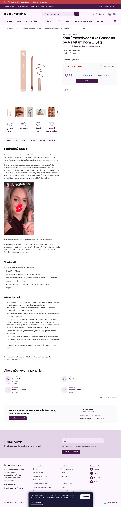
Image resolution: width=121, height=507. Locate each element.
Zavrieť (76, 90)
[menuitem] (9, 21)
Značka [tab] (42, 140)
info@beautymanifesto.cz (90, 415)
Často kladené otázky (22, 6)
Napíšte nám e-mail (18, 418)
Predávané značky (41, 6)
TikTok (96, 473)
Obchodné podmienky (40, 483)
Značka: (70, 34)
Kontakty (51, 6)
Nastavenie (36, 502)
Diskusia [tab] (32, 140)
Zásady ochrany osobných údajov (43, 487)
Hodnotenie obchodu (40, 476)
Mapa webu (36, 491)
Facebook (97, 477)
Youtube (96, 481)
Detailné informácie (69, 53)
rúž (45, 345)
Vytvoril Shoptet (111, 502)
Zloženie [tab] (52, 140)
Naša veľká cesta (67, 483)
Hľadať (76, 14)
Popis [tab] (9, 140)
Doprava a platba (38, 472)
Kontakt (35, 469)
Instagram (97, 469)
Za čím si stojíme (9, 6)
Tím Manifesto (66, 476)
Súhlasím (85, 497)
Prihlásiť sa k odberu (71, 452)
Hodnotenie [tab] (20, 140)
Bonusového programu (102, 75)
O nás (63, 472)
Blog (32, 6)
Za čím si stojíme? (67, 480)
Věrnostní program (68, 469)
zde (72, 497)
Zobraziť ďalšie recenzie (107, 397)
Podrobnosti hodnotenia (91, 46)
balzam (41, 302)
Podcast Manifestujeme (69, 491)
